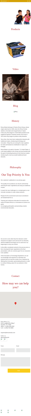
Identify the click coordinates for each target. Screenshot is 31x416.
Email (17, 346)
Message (3, 354)
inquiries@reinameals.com (8, 332)
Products (16, 4)
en (27, 1)
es (29, 1)
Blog (20, 4)
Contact (24, 4)
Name (2, 346)
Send (18, 370)
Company (11, 4)
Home (6, 4)
